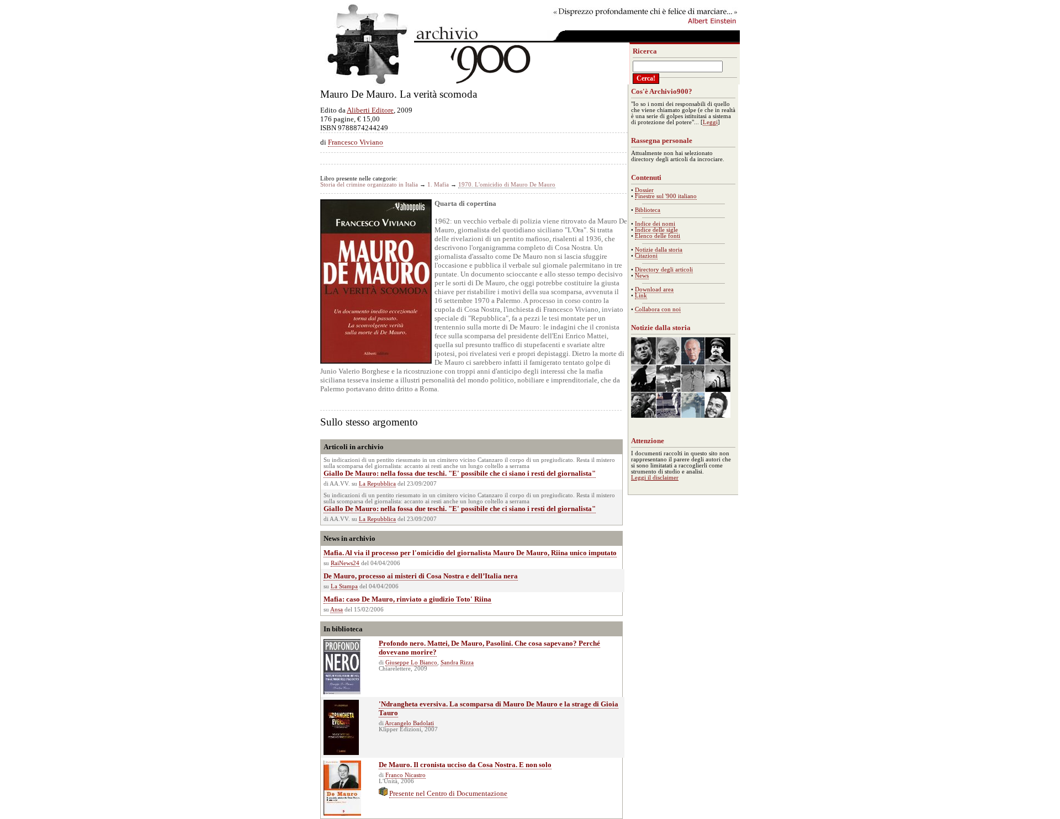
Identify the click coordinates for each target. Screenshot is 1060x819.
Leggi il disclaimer (655, 478)
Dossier (644, 190)
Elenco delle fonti (657, 236)
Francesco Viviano (355, 142)
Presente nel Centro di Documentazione (448, 793)
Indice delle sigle (656, 230)
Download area (654, 289)
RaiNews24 (345, 563)
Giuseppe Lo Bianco (411, 663)
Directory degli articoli (664, 270)
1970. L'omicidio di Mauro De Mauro (506, 185)
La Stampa (344, 586)
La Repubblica (377, 484)
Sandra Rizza (457, 663)
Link (641, 295)
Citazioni (646, 256)
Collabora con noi (658, 309)
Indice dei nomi (655, 224)
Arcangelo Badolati (409, 723)
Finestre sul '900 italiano (666, 196)
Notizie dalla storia (658, 250)
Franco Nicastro (405, 775)
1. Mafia (438, 185)
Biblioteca (647, 210)
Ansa (336, 610)
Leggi (710, 122)
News (642, 276)
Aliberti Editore (370, 110)
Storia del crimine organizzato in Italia (369, 185)
